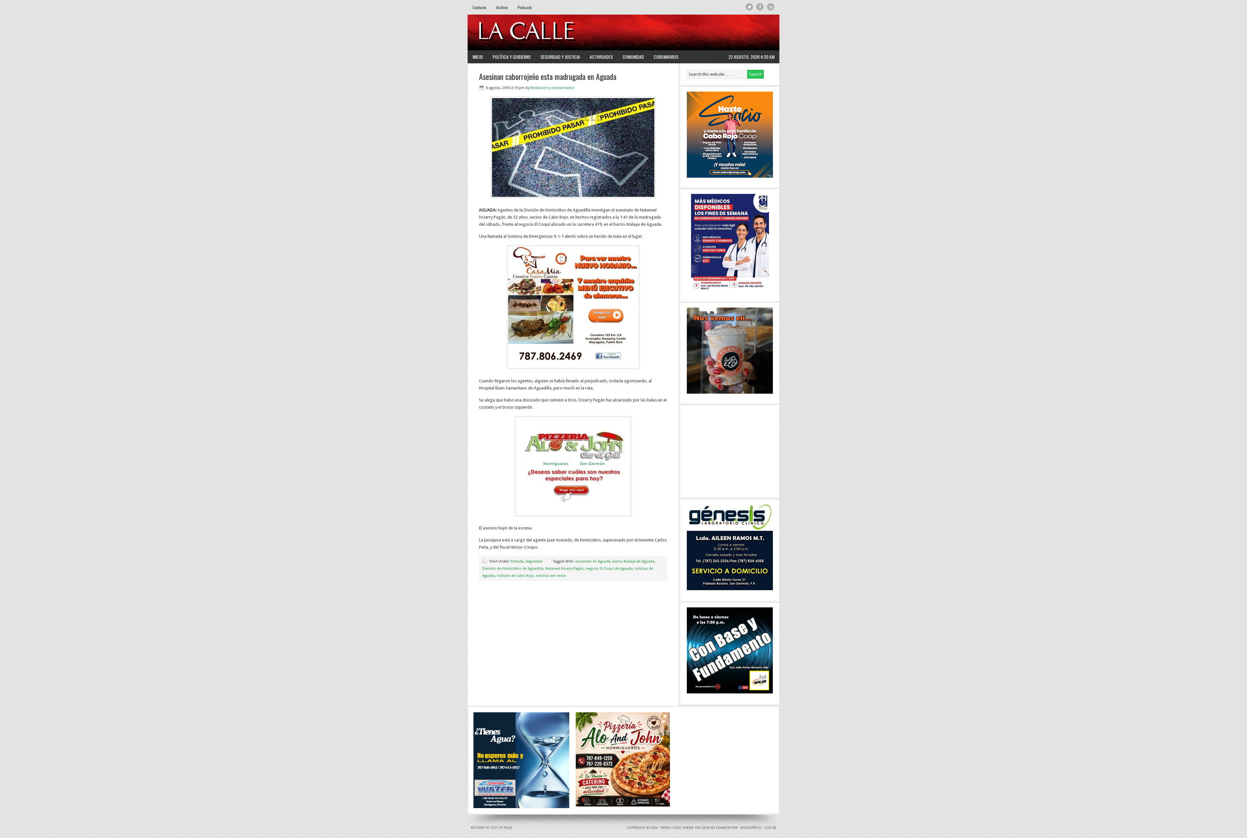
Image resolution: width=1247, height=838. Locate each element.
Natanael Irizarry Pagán (564, 568)
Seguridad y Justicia (560, 56)
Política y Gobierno (512, 56)
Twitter (749, 7)
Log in (770, 828)
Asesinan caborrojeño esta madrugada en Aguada (547, 76)
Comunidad (633, 56)
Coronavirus (666, 56)
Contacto (479, 7)
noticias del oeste (551, 576)
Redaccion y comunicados (552, 88)
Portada (516, 561)
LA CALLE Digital (543, 32)
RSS (771, 7)
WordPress (751, 828)
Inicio (477, 56)
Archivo (502, 7)
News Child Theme (677, 828)
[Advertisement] (695, 32)
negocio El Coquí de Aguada (609, 568)
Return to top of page (491, 828)
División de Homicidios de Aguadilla (512, 568)
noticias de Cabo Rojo (515, 576)
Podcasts (525, 7)
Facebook (760, 7)
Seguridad (533, 561)
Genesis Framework (719, 828)
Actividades (601, 56)
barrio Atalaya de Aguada (633, 561)
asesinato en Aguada (593, 561)
